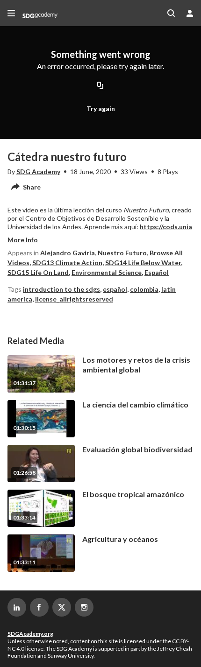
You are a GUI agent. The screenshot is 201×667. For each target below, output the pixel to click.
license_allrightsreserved (74, 299)
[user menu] (189, 13)
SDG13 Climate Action (67, 263)
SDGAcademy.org (30, 633)
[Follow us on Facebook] (39, 607)
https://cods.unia (166, 227)
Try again (100, 108)
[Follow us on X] (61, 607)
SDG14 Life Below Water (143, 263)
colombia (144, 289)
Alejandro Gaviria (67, 253)
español (115, 289)
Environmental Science (107, 272)
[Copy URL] (100, 86)
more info (22, 240)
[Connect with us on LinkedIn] (16, 607)
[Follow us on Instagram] (84, 607)
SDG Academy (38, 172)
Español (156, 272)
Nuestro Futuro (122, 253)
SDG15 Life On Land (38, 272)
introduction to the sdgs (61, 289)
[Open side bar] (11, 13)
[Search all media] (171, 13)
